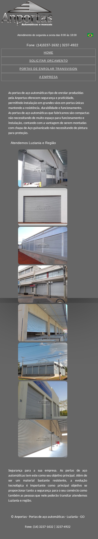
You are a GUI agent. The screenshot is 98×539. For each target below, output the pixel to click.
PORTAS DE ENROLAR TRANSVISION (48, 69)
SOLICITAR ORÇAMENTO (48, 60)
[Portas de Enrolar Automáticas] (42, 360)
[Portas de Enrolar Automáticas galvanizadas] (42, 399)
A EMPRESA (48, 77)
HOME (48, 52)
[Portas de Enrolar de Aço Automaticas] (42, 438)
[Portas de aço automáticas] (42, 167)
